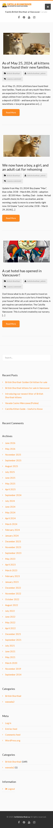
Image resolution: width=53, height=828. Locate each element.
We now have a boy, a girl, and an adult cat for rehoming (25, 167)
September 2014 (13, 674)
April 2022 (10, 628)
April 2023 (10, 564)
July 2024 (10, 501)
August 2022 (11, 605)
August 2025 (11, 466)
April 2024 (10, 518)
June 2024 (10, 506)
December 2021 (13, 634)
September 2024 (13, 495)
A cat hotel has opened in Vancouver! (22, 273)
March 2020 (11, 663)
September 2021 (13, 639)
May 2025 (10, 483)
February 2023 (12, 576)
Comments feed (12, 734)
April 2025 (10, 489)
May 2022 (10, 622)
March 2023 (11, 570)
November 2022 (13, 593)
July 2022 (10, 611)
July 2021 (10, 645)
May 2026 (10, 448)
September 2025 (13, 460)
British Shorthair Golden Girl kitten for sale (26, 382)
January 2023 (12, 582)
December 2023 (13, 541)
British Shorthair (13, 73)
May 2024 (10, 512)
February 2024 (12, 530)
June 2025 (10, 477)
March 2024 (11, 524)
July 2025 (10, 472)
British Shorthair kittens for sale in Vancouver (27, 388)
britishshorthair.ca (22, 817)
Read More (11, 112)
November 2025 (13, 454)
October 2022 (12, 599)
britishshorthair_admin (36, 73)
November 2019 (13, 668)
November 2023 (13, 547)
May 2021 (10, 657)
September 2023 (13, 553)
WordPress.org (12, 740)
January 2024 (12, 535)
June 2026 (10, 443)
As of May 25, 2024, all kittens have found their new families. (26, 65)
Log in (8, 723)
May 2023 (10, 558)
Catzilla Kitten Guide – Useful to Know (24, 409)
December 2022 (13, 587)
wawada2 (9, 701)
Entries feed (11, 729)
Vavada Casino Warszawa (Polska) (22, 403)
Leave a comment (14, 79)
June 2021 (10, 651)
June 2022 (10, 616)
